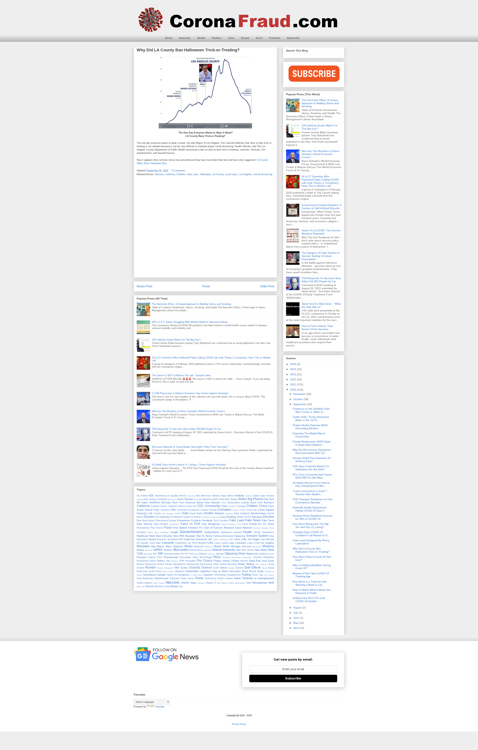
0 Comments (178, 170)
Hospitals (190, 536)
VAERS (185, 582)
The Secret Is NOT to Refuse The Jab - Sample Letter (181, 375)
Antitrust (248, 496)
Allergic (216, 495)
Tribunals (174, 578)
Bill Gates (142, 502)
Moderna (268, 546)
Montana (149, 550)
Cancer (163, 506)
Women (150, 586)
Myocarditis (180, 549)
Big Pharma (255, 499)
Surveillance (149, 574)
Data (185, 513)
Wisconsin (141, 587)
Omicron (203, 553)
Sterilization (235, 571)
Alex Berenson (203, 495)
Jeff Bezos (224, 539)
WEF (248, 583)
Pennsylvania (171, 557)
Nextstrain (148, 554)
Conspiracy (193, 510)
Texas (255, 575)
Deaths (208, 513)
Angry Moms (227, 495)
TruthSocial (210, 578)
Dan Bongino (168, 514)
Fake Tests (268, 520)
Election (268, 516)
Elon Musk (142, 520)
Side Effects (252, 567)
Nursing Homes (172, 553)
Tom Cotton (269, 575)
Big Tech (269, 499)
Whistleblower (259, 582)
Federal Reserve (228, 524)
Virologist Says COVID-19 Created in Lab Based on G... (311, 534)
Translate (159, 706)
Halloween (205, 174)
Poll (168, 561)
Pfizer (217, 557)
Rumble (150, 567)
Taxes (200, 575)
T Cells (194, 575)
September (300, 404)
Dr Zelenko (214, 517)
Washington (240, 583)
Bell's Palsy (219, 499)
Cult (150, 513)
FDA (197, 523)
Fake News (253, 520)
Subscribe (293, 37)
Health (201, 37)
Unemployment (266, 578)
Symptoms (184, 574)
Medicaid (198, 546)
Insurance (162, 539)
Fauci (184, 523)
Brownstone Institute (238, 502)
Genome (257, 528)
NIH (160, 553)
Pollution (175, 561)
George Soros (268, 528)
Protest (235, 560)
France (159, 528)
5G (138, 495)
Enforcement (161, 520)
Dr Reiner (196, 517)
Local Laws (231, 174)
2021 (293, 384)
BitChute (166, 502)
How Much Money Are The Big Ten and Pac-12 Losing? (310, 525)
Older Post (267, 286)
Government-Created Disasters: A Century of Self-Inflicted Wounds (321, 207)
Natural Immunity (223, 549)
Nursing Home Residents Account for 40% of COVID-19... (312, 517)
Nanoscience (196, 550)
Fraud (168, 527)
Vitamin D (211, 583)
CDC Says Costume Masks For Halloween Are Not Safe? (311, 468)
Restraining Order (209, 564)
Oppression (252, 553)
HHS (181, 536)
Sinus (264, 568)
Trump (199, 578)
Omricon (211, 554)
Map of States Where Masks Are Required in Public (312, 591)
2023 (293, 374)
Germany (141, 532)
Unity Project (158, 583)
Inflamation (142, 539)
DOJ (157, 517)
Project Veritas (222, 560)
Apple (256, 495)
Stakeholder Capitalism (198, 571)
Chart (224, 506)
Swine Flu (172, 575)
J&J (210, 539)
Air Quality (172, 495)
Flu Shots (268, 524)
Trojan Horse (187, 578)
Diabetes (229, 514)
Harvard (237, 532)
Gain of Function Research (219, 527)
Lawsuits (168, 542)
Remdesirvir (179, 564)
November (299, 393)
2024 (293, 369)
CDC (200, 505)
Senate (231, 568)
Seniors (239, 567)
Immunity (185, 37)
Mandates (143, 546)
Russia (160, 568)
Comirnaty (182, 510)
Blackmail (191, 502)
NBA (238, 550)
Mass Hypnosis (174, 546)
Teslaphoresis (234, 575)
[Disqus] (205, 228)
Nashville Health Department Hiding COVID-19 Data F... (309, 509)
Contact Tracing (208, 510)
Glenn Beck (153, 532)
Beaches (207, 499)
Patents (152, 557)
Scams (245, 37)
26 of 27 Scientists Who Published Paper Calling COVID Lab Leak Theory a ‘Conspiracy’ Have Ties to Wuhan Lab (320, 181)
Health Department (264, 532)
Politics (216, 37)
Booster (216, 502)
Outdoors (264, 553)
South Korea (155, 571)
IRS (181, 539)
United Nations (144, 583)
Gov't (259, 37)
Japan (216, 539)
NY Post (189, 553)
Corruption (225, 509)
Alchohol (191, 496)
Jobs (231, 37)
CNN (173, 509)
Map (153, 546)
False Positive (161, 524)
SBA (176, 567)
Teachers (208, 574)
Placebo (257, 557)
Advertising (160, 495)
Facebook (207, 520)
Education (257, 516)
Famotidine (174, 524)
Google (174, 532)
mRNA (157, 549)
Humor (208, 536)
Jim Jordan (235, 539)
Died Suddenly (242, 513)
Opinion (220, 553)
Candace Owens (176, 506)
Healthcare (142, 536)
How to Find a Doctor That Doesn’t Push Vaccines (317, 327)
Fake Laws (192, 174)
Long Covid (253, 543)
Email (151, 520)
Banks (181, 499)
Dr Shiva (205, 517)
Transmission (161, 578)
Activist (144, 495)
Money (140, 550)
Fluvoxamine (143, 528)
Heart (152, 536)
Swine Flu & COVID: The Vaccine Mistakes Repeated (321, 232)
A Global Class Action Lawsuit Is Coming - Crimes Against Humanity (189, 464)
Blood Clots (203, 502)
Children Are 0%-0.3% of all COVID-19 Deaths (309, 600)
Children (180, 174)
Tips (261, 575)
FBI (191, 524)
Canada (155, 506)
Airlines (183, 495)
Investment (173, 539)
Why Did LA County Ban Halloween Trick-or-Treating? (311, 550)
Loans (217, 543)
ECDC (248, 517)
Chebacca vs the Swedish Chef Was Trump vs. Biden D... (311, 410)
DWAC (240, 517)
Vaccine (172, 582)
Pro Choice (205, 560)
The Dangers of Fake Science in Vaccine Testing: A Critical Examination (321, 256)
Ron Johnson (262, 564)
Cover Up (252, 510)
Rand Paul (255, 560)
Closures (165, 510)
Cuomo (157, 513)
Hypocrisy (240, 536)
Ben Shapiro (231, 499)
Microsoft (246, 546)
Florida (253, 524)
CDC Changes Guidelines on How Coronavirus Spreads (313, 501)
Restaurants (193, 564)
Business (269, 502)
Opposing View (235, 553)
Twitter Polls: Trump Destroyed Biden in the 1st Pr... (311, 418)
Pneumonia (142, 561)
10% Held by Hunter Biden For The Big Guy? (176, 339)
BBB (200, 499)
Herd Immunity (164, 536)
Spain (164, 571)
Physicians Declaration (242, 557)
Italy (193, 539)
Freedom (274, 37)
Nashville (207, 550)
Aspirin (139, 499)
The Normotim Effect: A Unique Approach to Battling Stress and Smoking (191, 304)
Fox (153, 527)
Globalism (164, 532)
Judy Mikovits (267, 539)
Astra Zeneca (150, 499)
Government (191, 531)
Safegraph (168, 568)
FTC (201, 528)
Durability (231, 516)
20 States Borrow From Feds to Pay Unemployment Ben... (311, 484)
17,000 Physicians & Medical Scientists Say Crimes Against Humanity (190, 393)
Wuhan (174, 586)
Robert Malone (246, 564)
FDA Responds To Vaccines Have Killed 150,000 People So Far (186, 429)
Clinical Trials (152, 509)
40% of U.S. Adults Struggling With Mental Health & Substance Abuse (190, 322)
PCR (159, 557)
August (297, 607)
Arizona (270, 495)
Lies (210, 542)
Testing (246, 574)
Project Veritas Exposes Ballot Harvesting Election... (310, 427)
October (298, 399)
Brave (223, 503)
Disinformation (258, 513)
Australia (162, 499)
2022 (293, 379)
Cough (235, 510)
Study (260, 571)
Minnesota (256, 547)
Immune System (257, 535)
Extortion (196, 520)
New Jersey (248, 550)
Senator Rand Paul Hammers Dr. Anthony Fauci (312, 459)
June (296, 617)
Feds (239, 524)
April (296, 627)
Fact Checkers (221, 520)
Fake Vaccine (144, 524)
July (296, 612)
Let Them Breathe (197, 543)
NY (182, 553)
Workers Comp (162, 586)
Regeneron (151, 564)
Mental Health (221, 546)
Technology (220, 575)
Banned (159, 174)
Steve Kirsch (249, 571)
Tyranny (247, 578)
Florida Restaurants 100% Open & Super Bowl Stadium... (312, 443)
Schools (194, 567)
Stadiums (179, 571)
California (170, 174)
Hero (175, 536)
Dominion (165, 516)
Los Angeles (245, 174)
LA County (218, 174)
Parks (271, 554)
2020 (293, 389)
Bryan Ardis (256, 502)
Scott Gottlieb (220, 567)
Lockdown (240, 542)
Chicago (241, 506)
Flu (259, 524)
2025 (293, 364)
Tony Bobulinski (145, 578)
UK (255, 578)
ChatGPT (232, 506)
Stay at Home (220, 571)
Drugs (223, 517)
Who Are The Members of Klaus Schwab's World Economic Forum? (188, 411)
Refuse (140, 564)
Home (168, 37)
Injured (152, 539)
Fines (245, 524)
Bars (196, 499)
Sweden (161, 574)
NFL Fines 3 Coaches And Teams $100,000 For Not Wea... (312, 476)
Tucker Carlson (225, 578)
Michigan (236, 546)
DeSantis (219, 513)
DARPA (178, 514)
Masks (160, 546)
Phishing (226, 557)
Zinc (181, 586)
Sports (171, 571)
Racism (244, 561)
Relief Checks (165, 564)
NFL (155, 553)
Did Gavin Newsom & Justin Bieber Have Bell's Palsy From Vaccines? (190, 446)
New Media (261, 550)
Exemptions (183, 520)
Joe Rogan (253, 539)
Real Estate (268, 561)
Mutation (168, 550)
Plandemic (268, 557)
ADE (151, 495)
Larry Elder (155, 543)
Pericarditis (185, 557)
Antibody (239, 495)
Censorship (212, 505)
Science (206, 567)
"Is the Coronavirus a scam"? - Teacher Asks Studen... (311, 493)
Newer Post (144, 286)
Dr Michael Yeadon (181, 517)
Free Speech (180, 527)
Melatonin (208, 547)
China (263, 505)
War (218, 583)
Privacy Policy (239, 724)
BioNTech (155, 502)
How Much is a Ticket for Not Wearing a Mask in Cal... (309, 583)
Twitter (237, 578)
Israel (187, 539)
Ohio (196, 554)
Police (153, 561)
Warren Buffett (227, 583)
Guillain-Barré (211, 532)
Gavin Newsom (243, 527)
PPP (182, 561)
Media (188, 546)
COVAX (242, 510)
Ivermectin (201, 539)
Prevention (190, 561)
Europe (172, 520)
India (271, 536)
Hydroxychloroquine (223, 536)
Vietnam (201, 583)
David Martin (196, 513)
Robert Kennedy (228, 564)
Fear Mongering (210, 524)
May (296, 622)
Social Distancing (262, 174)
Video (193, 582)
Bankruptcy (172, 499)
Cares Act (191, 506)
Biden (243, 499)
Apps (262, 495)
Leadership (181, 543)
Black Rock (178, 502)
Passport (141, 557)
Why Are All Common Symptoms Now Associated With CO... (312, 451)
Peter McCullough (202, 557)
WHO (271, 582)
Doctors (149, 516)
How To (200, 536)
